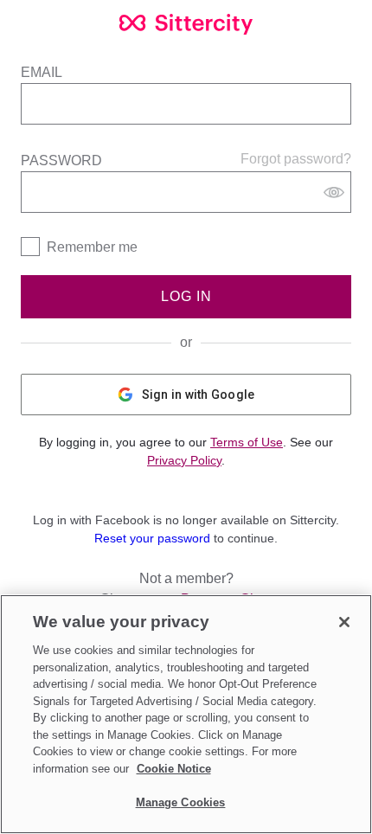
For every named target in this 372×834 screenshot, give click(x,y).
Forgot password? (296, 158)
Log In (186, 296)
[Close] (344, 622)
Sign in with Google (198, 394)
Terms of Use (246, 442)
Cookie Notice (174, 768)
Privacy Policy (184, 460)
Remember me (92, 247)
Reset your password (152, 538)
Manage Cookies (181, 802)
